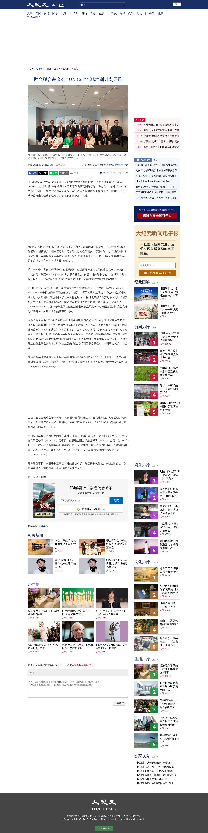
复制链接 (64, 173)
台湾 (63, 13)
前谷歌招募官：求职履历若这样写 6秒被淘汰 (169, 704)
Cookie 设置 (104, 829)
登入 (177, 4)
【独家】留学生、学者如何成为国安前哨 (156, 775)
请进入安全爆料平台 (157, 215)
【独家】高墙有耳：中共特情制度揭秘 (155, 771)
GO (94, 165)
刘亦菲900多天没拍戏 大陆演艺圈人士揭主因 (111, 646)
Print (74, 173)
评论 (84, 13)
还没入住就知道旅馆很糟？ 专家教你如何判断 (169, 721)
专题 (93, 13)
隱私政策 (114, 514)
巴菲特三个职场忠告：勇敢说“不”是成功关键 (77, 646)
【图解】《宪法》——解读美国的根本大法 (169, 309)
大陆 (30, 13)
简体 (61, 4)
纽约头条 (43, 526)
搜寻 (122, 4)
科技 (114, 13)
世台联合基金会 (105, 165)
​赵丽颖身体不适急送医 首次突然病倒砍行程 (169, 545)
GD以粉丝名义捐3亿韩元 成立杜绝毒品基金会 (116, 563)
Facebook (33, 173)
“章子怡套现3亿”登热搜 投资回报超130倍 (43, 646)
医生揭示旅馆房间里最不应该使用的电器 (169, 686)
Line (53, 173)
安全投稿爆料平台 (84, 665)
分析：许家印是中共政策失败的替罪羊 (169, 389)
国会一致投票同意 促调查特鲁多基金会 (65, 544)
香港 (46, 13)
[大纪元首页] (38, 4)
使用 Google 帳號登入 (93, 509)
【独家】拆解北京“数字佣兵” (150, 779)
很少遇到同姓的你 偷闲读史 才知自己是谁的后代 (169, 589)
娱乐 (131, 13)
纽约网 (57, 68)
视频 (101, 13)
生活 (152, 13)
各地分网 (32, 17)
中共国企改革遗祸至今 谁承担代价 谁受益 (156, 198)
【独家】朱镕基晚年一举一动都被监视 (155, 767)
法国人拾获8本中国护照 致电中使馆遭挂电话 (169, 337)
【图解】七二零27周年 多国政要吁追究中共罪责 (169, 292)
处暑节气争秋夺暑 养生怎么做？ (169, 570)
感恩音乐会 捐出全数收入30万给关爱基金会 (116, 544)
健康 (160, 13)
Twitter (43, 173)
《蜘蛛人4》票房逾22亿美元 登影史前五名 (169, 527)
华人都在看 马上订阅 (157, 273)
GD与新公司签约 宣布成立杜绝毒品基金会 (65, 563)
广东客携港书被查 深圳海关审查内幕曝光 (156, 176)
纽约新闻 (67, 68)
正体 (54, 4)
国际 (55, 13)
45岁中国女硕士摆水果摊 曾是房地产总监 (169, 354)
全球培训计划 (121, 165)
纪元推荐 (145, 159)
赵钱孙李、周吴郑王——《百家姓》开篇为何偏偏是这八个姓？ (169, 642)
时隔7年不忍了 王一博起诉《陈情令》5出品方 (111, 612)
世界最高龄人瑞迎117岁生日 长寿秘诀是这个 (77, 612)
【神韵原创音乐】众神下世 (167, 605)
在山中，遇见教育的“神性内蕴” (169, 622)
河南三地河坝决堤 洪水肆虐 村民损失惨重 (156, 170)
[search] (102, 4)
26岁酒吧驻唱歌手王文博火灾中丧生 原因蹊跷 (169, 492)
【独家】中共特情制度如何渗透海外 (153, 181)
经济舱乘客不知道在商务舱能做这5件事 (43, 612)
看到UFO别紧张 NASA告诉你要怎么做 (170, 739)
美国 (38, 13)
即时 (76, 13)
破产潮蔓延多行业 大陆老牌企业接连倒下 (156, 192)
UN (90, 165)
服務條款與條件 (102, 514)
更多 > (156, 160)
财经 (122, 13)
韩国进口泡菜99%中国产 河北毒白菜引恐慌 (170, 406)
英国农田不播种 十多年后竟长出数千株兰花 (169, 372)
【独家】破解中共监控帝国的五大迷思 (155, 783)
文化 (139, 13)
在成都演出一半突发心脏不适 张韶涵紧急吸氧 (169, 510)
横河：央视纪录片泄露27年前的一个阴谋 (156, 187)
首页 (31, 68)
